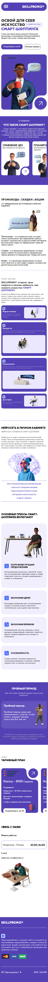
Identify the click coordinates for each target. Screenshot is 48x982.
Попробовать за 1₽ (11, 46)
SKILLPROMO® (33, 7)
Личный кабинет (32, 47)
